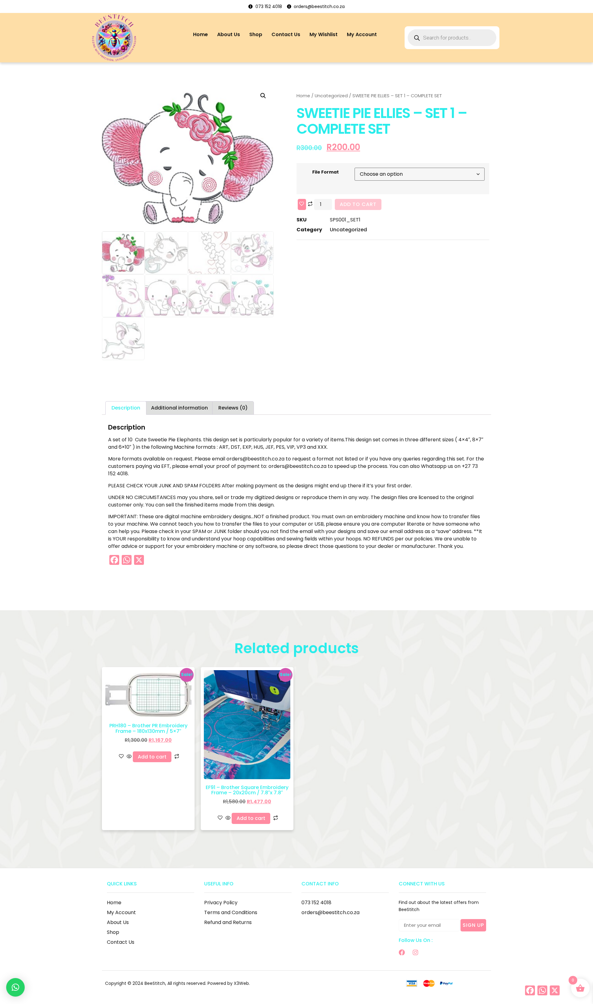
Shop (255, 34)
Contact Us (285, 34)
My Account (362, 34)
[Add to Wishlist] (302, 204)
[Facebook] (402, 952)
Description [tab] (125, 407)
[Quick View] (129, 756)
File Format (325, 172)
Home (200, 34)
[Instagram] (415, 952)
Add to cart (358, 204)
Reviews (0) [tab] (233, 407)
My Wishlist (323, 34)
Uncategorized (331, 96)
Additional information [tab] (179, 407)
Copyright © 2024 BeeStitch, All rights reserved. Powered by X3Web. (177, 983)
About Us (228, 34)
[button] (263, 95)
